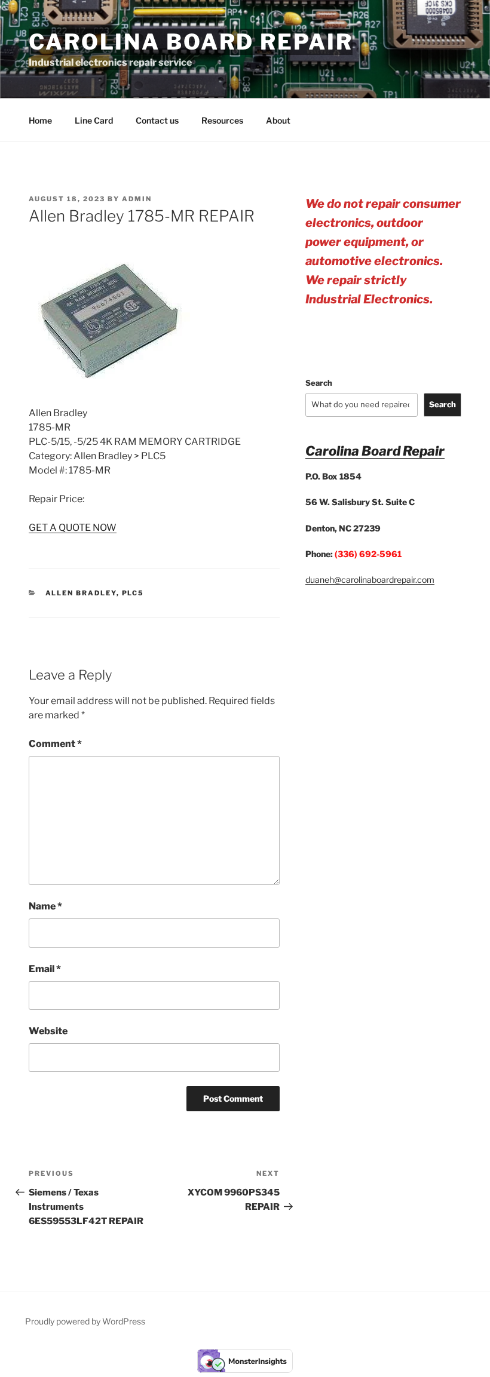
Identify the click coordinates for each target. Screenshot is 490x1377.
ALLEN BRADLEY (81, 593)
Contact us (157, 120)
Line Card (94, 120)
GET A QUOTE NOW (73, 527)
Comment (55, 743)
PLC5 (133, 593)
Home (40, 120)
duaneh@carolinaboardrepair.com (369, 579)
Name (45, 906)
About (278, 120)
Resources (222, 120)
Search (318, 383)
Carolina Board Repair (191, 42)
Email (45, 969)
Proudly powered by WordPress (85, 1321)
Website (48, 1031)
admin (137, 199)
